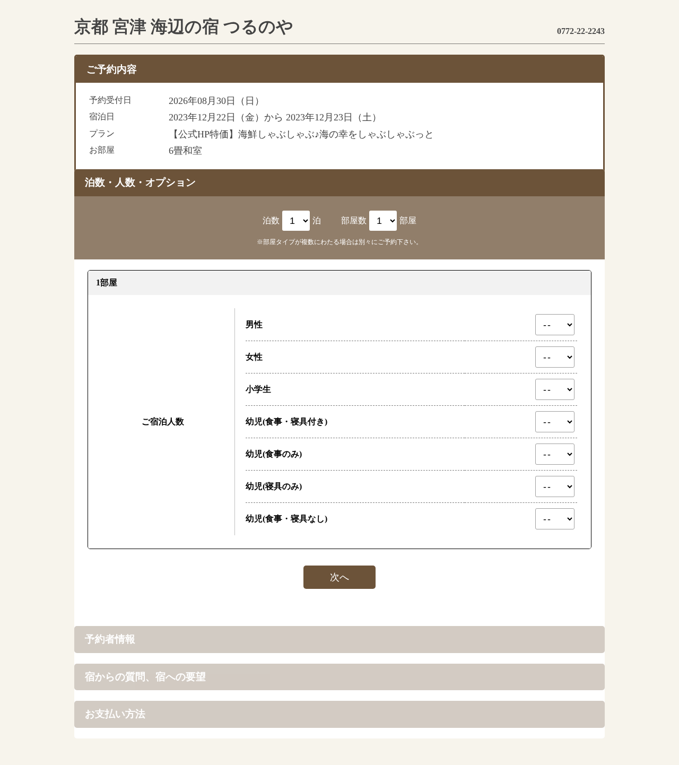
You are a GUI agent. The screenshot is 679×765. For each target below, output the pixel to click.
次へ (339, 577)
